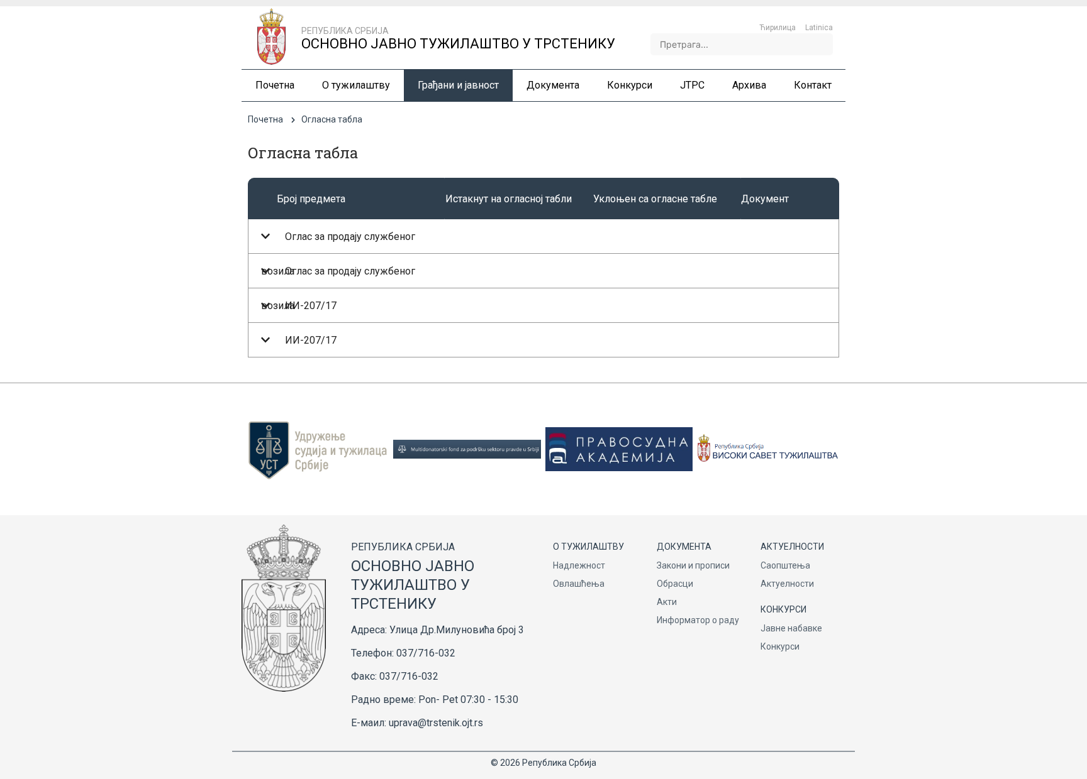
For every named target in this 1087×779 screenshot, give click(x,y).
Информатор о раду (698, 620)
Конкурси (780, 646)
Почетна (265, 119)
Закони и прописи (693, 565)
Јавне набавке (791, 628)
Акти (667, 602)
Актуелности (787, 584)
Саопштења (785, 565)
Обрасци (675, 584)
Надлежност (579, 565)
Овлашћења (579, 584)
